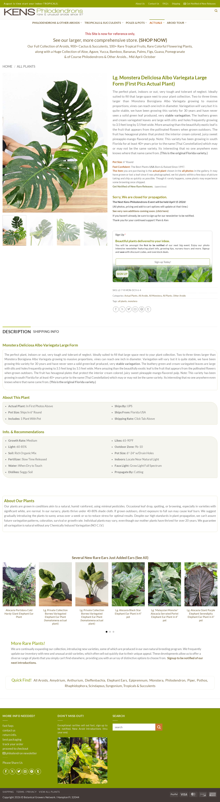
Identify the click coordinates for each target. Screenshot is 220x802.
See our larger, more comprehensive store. (110, 40)
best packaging (12, 739)
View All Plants (49, 791)
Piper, (191, 680)
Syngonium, (114, 686)
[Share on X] (122, 309)
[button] (199, 3)
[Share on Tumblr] (148, 309)
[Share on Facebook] (116, 309)
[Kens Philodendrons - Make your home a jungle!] (54, 12)
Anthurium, (75, 680)
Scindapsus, (97, 686)
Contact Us (153, 3)
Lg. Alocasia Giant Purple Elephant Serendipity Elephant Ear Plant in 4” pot (201, 615)
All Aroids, (41, 680)
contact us (9, 730)
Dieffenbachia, (96, 680)
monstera (132, 301)
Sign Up (120, 234)
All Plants (26, 66)
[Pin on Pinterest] (142, 309)
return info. (10, 735)
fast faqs (8, 725)
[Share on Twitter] (129, 309)
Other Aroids (179, 295)
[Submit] (158, 727)
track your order (13, 744)
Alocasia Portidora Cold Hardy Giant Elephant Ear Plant (19, 613)
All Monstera (155, 295)
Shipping (176, 3)
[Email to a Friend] (135, 309)
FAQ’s (165, 3)
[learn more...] (82, 760)
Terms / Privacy (26, 791)
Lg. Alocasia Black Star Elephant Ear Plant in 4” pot (128, 613)
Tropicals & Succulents (139, 686)
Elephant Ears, (117, 680)
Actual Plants (131, 295)
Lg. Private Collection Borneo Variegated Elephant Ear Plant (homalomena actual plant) (55, 617)
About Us (140, 3)
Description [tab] (17, 331)
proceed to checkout (15, 748)
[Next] (101, 143)
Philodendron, (176, 680)
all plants (122, 301)
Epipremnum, (139, 680)
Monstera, (157, 680)
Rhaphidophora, (76, 686)
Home (7, 66)
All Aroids (143, 295)
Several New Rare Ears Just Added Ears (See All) (110, 557)
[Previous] (9, 143)
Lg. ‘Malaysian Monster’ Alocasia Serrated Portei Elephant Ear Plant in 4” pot (164, 615)
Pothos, (202, 680)
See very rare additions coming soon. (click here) (141, 211)
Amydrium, (58, 680)
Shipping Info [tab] (46, 331)
